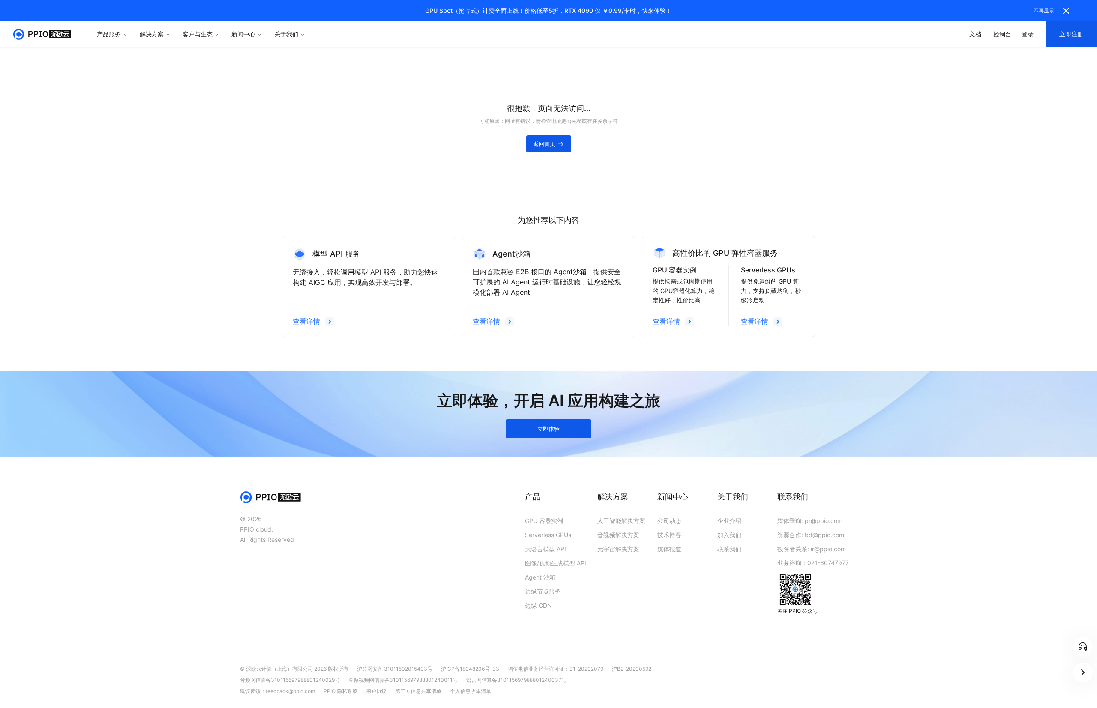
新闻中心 (243, 34)
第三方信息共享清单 (418, 691)
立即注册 (1071, 34)
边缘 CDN (538, 605)
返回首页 (544, 143)
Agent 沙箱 (540, 577)
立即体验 (548, 428)
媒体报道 (669, 549)
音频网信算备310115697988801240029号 (290, 680)
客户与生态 (198, 34)
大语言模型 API (545, 549)
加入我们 (729, 534)
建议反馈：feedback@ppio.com (277, 691)
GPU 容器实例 (544, 520)
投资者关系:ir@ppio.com (811, 549)
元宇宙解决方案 (618, 549)
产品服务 (109, 34)
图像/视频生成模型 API (555, 563)
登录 (1028, 34)
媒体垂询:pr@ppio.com (809, 520)
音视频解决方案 (618, 534)
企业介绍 (729, 520)
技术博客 (669, 534)
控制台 (1002, 34)
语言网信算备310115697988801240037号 (516, 680)
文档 (975, 34)
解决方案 (152, 34)
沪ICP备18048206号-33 (470, 669)
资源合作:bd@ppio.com (810, 534)
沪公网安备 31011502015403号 (394, 669)
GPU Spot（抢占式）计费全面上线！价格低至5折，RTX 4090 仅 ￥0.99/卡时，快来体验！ (548, 10)
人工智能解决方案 (621, 520)
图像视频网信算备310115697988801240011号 (403, 680)
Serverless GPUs (548, 534)
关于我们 (286, 34)
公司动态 (669, 520)
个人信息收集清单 (470, 691)
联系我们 (729, 549)
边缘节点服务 (543, 591)
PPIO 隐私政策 (340, 691)
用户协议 (376, 691)
